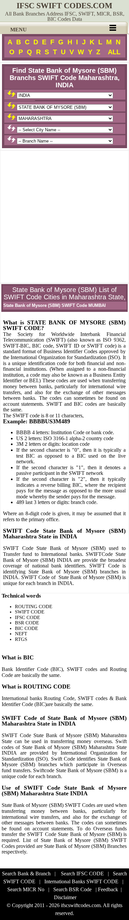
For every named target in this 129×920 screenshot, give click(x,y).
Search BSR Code (72, 889)
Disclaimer (65, 897)
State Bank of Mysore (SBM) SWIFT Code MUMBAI (54, 305)
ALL (114, 52)
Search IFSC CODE (82, 873)
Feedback (108, 889)
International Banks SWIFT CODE (81, 881)
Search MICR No (25, 889)
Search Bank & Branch (26, 873)
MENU (18, 29)
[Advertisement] (64, 216)
